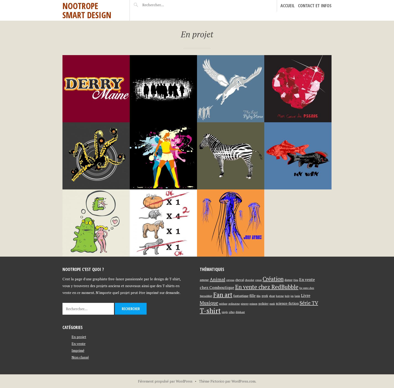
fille (252, 295)
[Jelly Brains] (230, 223)
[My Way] (298, 155)
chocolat (249, 280)
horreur (280, 296)
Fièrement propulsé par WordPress (165, 381)
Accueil (287, 6)
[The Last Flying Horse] (230, 88)
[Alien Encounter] (96, 223)
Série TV (309, 303)
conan (258, 280)
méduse (223, 303)
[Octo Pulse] (96, 155)
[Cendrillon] (163, 223)
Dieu (295, 280)
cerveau (230, 280)
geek (265, 296)
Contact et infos (315, 6)
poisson (253, 303)
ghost (272, 296)
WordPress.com (243, 381)
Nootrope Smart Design (86, 10)
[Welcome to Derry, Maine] (96, 88)
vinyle (225, 312)
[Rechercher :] (161, 5)
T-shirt (210, 310)
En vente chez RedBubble (266, 287)
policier (263, 303)
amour (204, 280)
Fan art (222, 295)
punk (272, 303)
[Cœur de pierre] (298, 88)
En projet (79, 336)
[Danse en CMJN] (163, 155)
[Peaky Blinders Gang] (163, 88)
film (259, 296)
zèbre (232, 312)
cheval (239, 280)
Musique (209, 303)
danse (289, 280)
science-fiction (287, 303)
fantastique (241, 296)
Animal (217, 279)
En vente (79, 343)
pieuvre (245, 303)
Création (273, 279)
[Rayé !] (230, 155)
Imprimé (78, 350)
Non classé (80, 357)
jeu (292, 296)
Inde (287, 296)
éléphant (240, 312)
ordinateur (234, 303)
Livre (305, 295)
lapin (297, 296)
